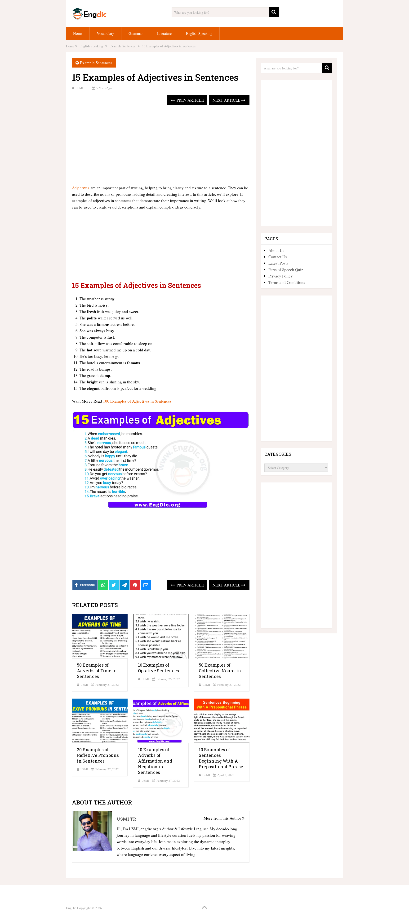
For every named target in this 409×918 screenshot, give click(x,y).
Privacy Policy (280, 276)
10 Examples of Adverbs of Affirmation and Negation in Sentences (155, 761)
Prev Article (190, 100)
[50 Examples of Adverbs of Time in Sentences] (100, 636)
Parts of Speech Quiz (285, 269)
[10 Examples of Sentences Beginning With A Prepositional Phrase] (221, 721)
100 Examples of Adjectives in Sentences (137, 401)
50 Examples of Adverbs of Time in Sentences (97, 670)
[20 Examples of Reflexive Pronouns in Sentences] (100, 721)
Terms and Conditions (286, 282)
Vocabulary (105, 33)
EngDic (71, 908)
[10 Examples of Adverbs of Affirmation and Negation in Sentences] (161, 721)
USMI (79, 88)
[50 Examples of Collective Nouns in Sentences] (221, 636)
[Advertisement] (160, 145)
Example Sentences (96, 62)
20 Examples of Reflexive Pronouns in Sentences (98, 755)
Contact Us (277, 256)
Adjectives (80, 188)
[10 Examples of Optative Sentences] (161, 636)
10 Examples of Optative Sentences (158, 667)
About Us (276, 250)
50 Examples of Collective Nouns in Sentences (220, 670)
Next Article (227, 100)
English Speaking (199, 33)
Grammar (136, 33)
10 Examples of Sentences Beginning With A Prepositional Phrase (221, 758)
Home (77, 33)
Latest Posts (278, 263)
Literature (164, 33)
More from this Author (223, 818)
